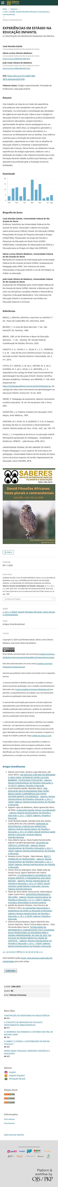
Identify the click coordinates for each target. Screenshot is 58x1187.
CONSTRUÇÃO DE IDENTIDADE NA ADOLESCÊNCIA (27, 1015)
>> (41, 952)
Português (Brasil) (17, 1078)
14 (32, 952)
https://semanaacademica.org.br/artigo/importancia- (27, 386)
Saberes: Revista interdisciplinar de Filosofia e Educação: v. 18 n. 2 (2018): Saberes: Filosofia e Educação (29, 916)
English (12, 1072)
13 (29, 952)
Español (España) (17, 1075)
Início (5, 9)
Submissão (10, 970)
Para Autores (9, 1123)
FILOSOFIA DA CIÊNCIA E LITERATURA (28, 844)
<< (4, 952)
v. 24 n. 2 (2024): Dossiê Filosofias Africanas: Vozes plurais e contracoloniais (26, 13)
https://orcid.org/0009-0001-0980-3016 (16, 59)
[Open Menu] (2, 2)
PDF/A (9, 552)
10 (21, 952)
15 (34, 952)
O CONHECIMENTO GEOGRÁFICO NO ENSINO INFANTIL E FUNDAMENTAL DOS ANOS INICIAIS (29, 878)
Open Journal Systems (14, 1134)
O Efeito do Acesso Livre (41, 735)
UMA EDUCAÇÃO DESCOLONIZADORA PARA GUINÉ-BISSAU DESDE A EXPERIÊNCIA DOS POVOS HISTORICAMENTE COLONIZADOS (29, 792)
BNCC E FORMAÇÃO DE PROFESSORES (29, 857)
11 (24, 952)
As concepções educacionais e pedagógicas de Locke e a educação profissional (30, 909)
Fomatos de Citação (13, 599)
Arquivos (14, 9)
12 (26, 952)
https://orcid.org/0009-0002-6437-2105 (16, 68)
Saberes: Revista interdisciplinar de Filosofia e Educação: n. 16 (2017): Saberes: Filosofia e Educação (30, 783)
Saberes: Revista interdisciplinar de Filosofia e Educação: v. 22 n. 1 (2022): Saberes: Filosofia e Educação (29, 815)
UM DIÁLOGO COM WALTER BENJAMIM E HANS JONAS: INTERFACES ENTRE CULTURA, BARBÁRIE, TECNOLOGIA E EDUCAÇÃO (31, 777)
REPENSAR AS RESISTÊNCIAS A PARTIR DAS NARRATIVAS (28, 825)
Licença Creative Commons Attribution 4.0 (33, 689)
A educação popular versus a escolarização (35, 810)
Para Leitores (9, 1119)
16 (37, 952)
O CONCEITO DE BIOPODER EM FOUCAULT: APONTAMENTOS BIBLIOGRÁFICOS (23, 1023)
